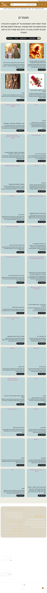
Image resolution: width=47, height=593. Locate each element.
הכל (39, 38)
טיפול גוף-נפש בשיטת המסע (32, 552)
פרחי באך (33, 556)
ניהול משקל (23, 38)
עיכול (16, 38)
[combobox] (23, 4)
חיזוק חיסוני (32, 38)
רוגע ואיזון (9, 38)
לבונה (16, 562)
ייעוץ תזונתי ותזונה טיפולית (32, 547)
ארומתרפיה (26, 555)
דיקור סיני (33, 555)
